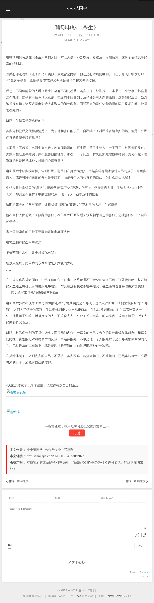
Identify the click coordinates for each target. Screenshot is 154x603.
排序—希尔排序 (135, 481)
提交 (140, 546)
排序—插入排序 (18, 481)
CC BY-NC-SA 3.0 (94, 462)
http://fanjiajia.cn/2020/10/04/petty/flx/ (55, 456)
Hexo (77, 596)
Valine (145, 572)
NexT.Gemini (115, 596)
